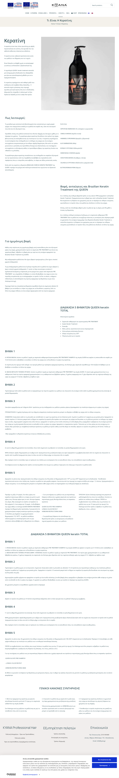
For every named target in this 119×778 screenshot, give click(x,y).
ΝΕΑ (67, 13)
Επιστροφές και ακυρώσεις (59, 737)
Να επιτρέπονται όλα (104, 759)
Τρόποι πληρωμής (59, 741)
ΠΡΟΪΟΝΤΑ (52, 13)
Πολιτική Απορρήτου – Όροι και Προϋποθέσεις (20, 734)
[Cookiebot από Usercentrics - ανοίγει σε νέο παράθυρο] (11, 774)
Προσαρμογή (103, 765)
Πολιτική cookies (20, 738)
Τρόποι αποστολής (59, 734)
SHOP (75, 13)
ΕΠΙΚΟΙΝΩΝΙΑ (82, 13)
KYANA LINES (42, 13)
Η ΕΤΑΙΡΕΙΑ (33, 13)
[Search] (112, 5)
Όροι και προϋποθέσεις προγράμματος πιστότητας (19, 742)
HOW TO (61, 13)
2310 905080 (105, 735)
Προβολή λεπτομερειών (30, 774)
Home (27, 13)
